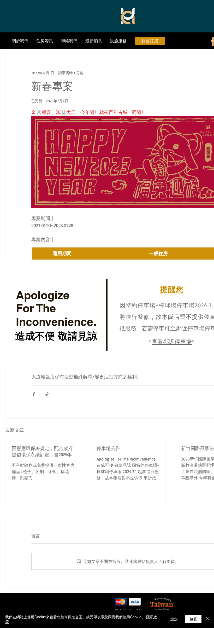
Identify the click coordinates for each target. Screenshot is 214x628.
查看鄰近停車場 (172, 342)
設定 (174, 618)
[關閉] (208, 619)
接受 (193, 618)
